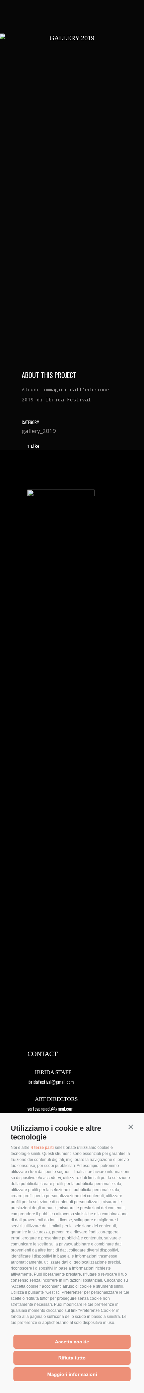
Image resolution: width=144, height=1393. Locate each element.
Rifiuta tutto (72, 1357)
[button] (130, 1126)
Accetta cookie (72, 1341)
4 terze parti (42, 1147)
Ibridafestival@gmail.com (50, 1081)
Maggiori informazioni (72, 1374)
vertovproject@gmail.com (50, 1108)
